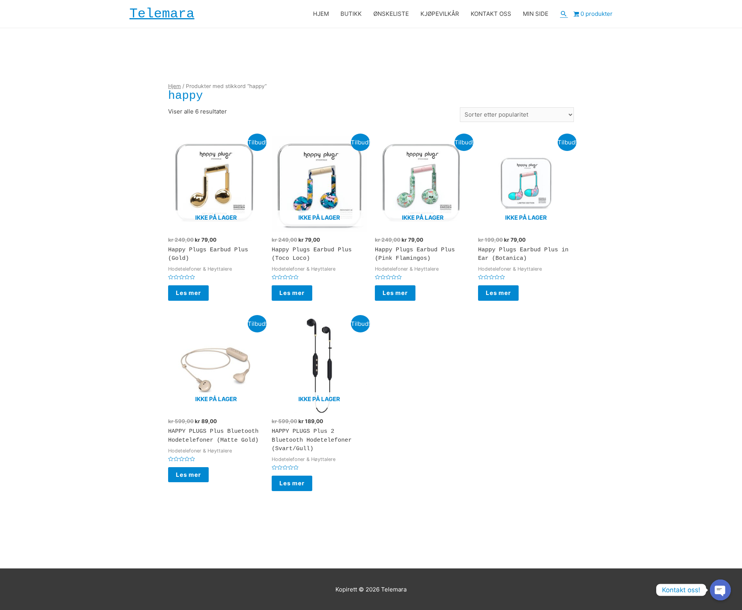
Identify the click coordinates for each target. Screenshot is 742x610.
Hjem (174, 86)
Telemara (161, 14)
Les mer (188, 293)
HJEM (321, 13)
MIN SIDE (535, 13)
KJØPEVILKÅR (439, 13)
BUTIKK (351, 13)
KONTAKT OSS (491, 13)
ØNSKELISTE (391, 13)
